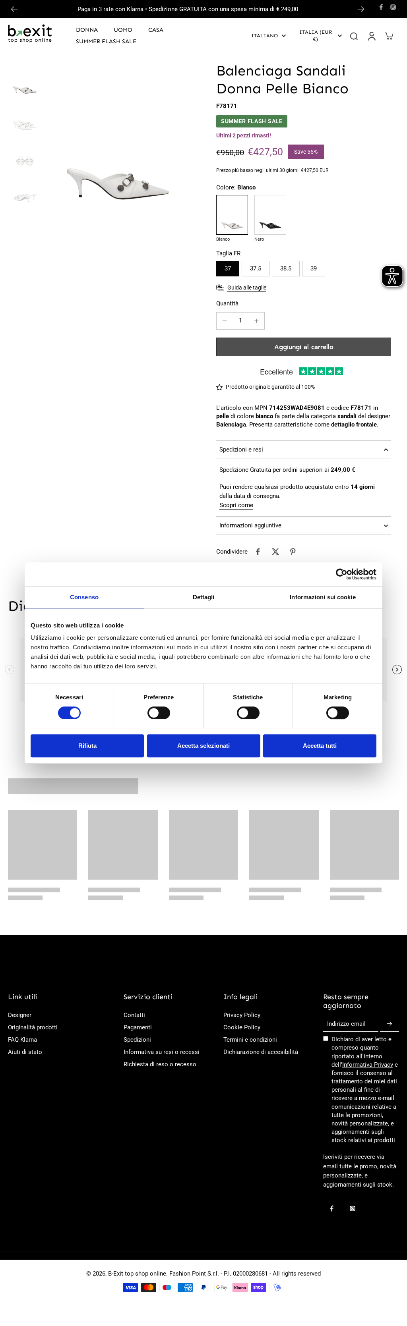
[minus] (225, 321)
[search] (353, 36)
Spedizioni (137, 1039)
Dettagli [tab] (204, 597)
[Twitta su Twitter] (275, 551)
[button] (303, 347)
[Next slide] (361, 9)
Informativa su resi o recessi (162, 1052)
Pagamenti (138, 1027)
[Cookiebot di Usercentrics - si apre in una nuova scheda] (341, 574)
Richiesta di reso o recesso (160, 1064)
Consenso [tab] (84, 597)
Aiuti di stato (25, 1052)
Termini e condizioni (250, 1039)
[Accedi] (371, 35)
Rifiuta (87, 745)
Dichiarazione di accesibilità (260, 1052)
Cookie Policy (241, 1027)
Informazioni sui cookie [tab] (322, 597)
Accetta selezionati (203, 745)
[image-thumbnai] (25, 78)
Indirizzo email (346, 1024)
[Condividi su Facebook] (258, 551)
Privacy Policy (241, 1015)
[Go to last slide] (14, 9)
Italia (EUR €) (315, 35)
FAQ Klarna (22, 1039)
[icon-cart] (388, 36)
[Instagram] (393, 7)
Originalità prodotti (33, 1027)
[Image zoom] (118, 134)
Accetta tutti (320, 745)
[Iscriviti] (389, 1024)
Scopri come (236, 505)
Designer (19, 1015)
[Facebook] (381, 7)
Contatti (134, 1015)
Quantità (227, 303)
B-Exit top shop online (137, 1273)
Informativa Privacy (367, 1064)
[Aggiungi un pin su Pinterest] (293, 551)
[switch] (158, 712)
